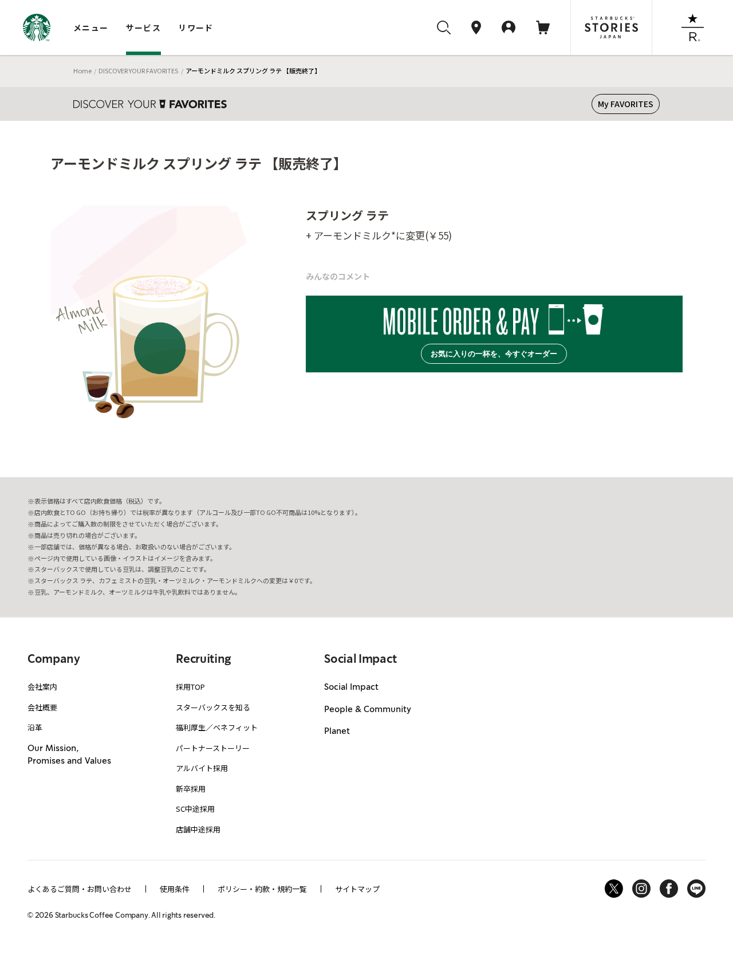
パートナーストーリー (213, 747)
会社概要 (42, 707)
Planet (337, 732)
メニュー (91, 27)
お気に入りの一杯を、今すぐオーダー (494, 353)
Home (82, 70)
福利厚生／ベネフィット (217, 727)
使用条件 (175, 888)
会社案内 (42, 686)
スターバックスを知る (213, 707)
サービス (143, 27)
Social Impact (351, 687)
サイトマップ (357, 888)
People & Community (367, 710)
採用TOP (190, 686)
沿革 (34, 727)
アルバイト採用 (202, 768)
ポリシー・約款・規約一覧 (262, 888)
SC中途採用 (195, 808)
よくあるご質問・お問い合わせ (79, 888)
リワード (196, 27)
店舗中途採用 (198, 829)
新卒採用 (191, 788)
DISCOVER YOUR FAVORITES (138, 70)
